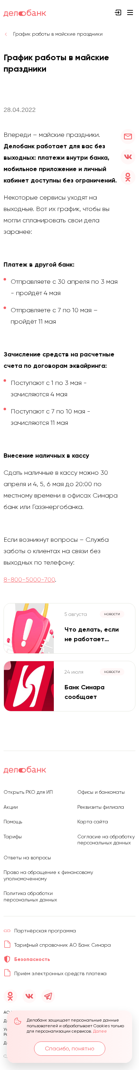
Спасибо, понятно (69, 1048)
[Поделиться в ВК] (127, 156)
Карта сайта (92, 821)
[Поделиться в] (127, 136)
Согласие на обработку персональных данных (106, 840)
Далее (100, 1031)
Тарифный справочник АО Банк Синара (62, 945)
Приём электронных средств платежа (60, 973)
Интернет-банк (118, 12)
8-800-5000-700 (29, 579)
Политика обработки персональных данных (30, 896)
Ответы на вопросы (27, 857)
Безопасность (32, 959)
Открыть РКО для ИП (28, 792)
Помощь (13, 821)
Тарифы (13, 836)
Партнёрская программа (45, 930)
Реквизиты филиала (100, 807)
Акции (11, 807)
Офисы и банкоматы (101, 792)
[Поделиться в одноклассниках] (127, 177)
